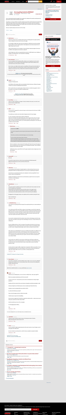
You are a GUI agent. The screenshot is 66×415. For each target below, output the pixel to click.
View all (59, 69)
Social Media (48, 79)
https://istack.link (29, 267)
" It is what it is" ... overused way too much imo (16, 347)
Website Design (48, 86)
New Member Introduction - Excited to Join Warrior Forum (19, 359)
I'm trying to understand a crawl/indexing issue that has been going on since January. (24, 365)
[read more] (17, 350)
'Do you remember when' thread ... (14, 371)
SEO (14, 14)
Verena (47, 13)
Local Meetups (48, 89)
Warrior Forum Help (49, 90)
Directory (44, 413)
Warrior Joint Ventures (49, 87)
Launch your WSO (53, 19)
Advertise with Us (58, 34)
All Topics (47, 72)
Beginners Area (15, 354)
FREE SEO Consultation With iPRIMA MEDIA (14, 336)
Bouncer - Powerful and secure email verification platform (53, 57)
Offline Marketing (48, 80)
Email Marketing (48, 77)
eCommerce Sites (49, 82)
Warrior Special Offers (27, 413)
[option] (53, 52)
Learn (23, 1)
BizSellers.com (18, 73)
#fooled (7, 30)
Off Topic (14, 348)
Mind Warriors (48, 84)
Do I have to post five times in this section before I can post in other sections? (22, 353)
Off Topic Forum (48, 88)
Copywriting (48, 81)
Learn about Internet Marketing (37, 413)
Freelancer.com (54, 413)
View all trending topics (10, 378)
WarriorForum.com (49, 15)
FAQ (14, 413)
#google (11, 30)
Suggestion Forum (49, 91)
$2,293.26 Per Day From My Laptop (12, 335)
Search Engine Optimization (50, 75)
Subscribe (17, 14)
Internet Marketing (17, 366)
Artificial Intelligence (49, 74)
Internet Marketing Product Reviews (51, 83)
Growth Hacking (48, 78)
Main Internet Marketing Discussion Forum (52, 73)
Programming (48, 85)
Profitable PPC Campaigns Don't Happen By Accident (15, 254)
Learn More (53, 65)
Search (40, 1)
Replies (8, 351)
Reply (40, 34)
